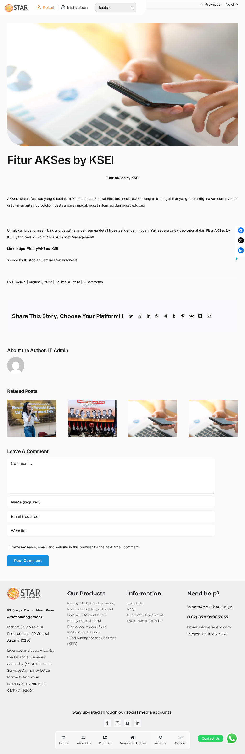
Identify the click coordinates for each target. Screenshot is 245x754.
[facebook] (107, 723)
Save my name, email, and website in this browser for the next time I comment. (75, 547)
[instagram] (117, 723)
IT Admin (19, 282)
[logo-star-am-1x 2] (16, 6)
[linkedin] (137, 723)
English (105, 7)
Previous (213, 4)
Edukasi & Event (68, 282)
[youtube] (127, 723)
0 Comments (93, 282)
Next (229, 4)
